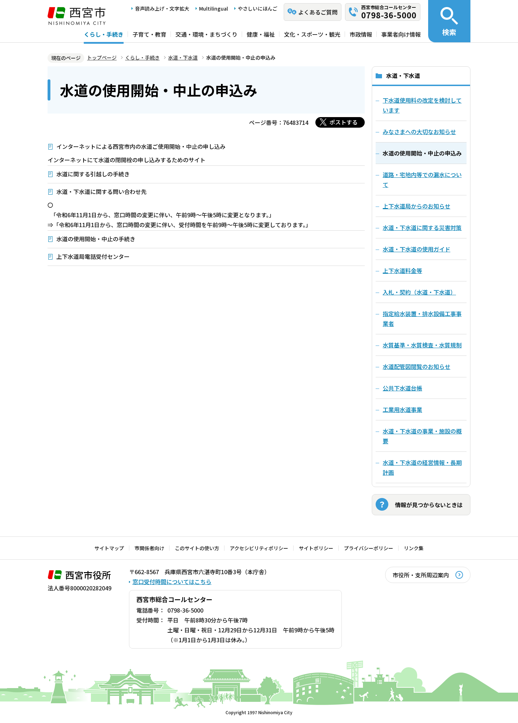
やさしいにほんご (257, 8)
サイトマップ (109, 548)
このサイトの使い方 (197, 548)
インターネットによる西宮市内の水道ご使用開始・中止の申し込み (141, 146)
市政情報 (361, 34)
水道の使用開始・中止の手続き (95, 239)
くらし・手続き (103, 34)
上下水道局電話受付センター (93, 256)
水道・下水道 (183, 57)
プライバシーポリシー (368, 548)
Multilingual (213, 8)
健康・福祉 (261, 34)
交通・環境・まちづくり (206, 34)
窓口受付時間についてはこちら (171, 581)
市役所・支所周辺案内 (421, 575)
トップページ (102, 57)
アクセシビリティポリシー (259, 548)
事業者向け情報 (401, 34)
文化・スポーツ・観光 (312, 34)
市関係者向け (149, 548)
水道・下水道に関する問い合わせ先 (101, 191)
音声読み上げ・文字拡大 (162, 8)
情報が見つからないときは (429, 504)
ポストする (343, 122)
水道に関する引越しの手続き (93, 174)
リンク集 (414, 548)
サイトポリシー (316, 548)
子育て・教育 (149, 34)
